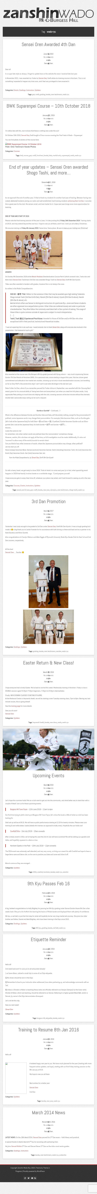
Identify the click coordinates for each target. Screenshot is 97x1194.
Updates (38, 90)
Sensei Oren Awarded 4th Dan (48, 44)
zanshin (65, 872)
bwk (21, 155)
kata (50, 155)
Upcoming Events (48, 776)
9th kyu (38, 928)
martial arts (57, 155)
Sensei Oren (17, 280)
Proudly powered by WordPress (34, 1171)
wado (72, 155)
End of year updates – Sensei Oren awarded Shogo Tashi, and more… (48, 170)
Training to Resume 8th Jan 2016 (48, 1030)
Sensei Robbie (16, 1146)
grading (42, 94)
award (19, 490)
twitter (28, 1178)
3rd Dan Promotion (49, 501)
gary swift (35, 94)
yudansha (62, 1155)
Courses (17, 151)
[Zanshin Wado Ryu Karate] (48, 15)
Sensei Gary (43, 78)
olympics (53, 490)
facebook (25, 1178)
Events (16, 90)
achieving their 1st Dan (75, 201)
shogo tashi (73, 490)
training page (15, 706)
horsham (40, 155)
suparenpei (66, 155)
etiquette (49, 1018)
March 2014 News (48, 1113)
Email (32, 1178)
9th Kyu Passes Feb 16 (48, 884)
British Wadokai (37, 276)
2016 (35, 872)
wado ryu (66, 94)
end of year (26, 490)
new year (46, 490)
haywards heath (38, 722)
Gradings (22, 90)
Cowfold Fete (15, 831)
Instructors (30, 90)
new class (53, 722)
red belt (55, 928)
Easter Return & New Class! (48, 663)
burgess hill (41, 1018)
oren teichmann (56, 94)
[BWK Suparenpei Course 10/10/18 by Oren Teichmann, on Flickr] (23, 144)
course (26, 155)
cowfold (40, 872)
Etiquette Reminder (48, 939)
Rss (35, 1178)
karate (48, 94)
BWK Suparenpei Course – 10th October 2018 (48, 106)
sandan (58, 651)
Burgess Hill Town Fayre (18, 809)
